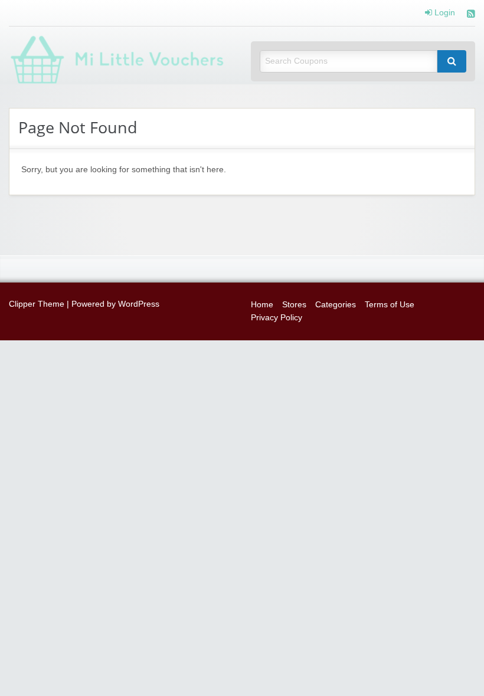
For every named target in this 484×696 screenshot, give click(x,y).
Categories (335, 304)
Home (262, 304)
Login (443, 13)
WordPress (138, 304)
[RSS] (471, 15)
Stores (294, 304)
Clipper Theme (36, 304)
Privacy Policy (276, 317)
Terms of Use (389, 304)
